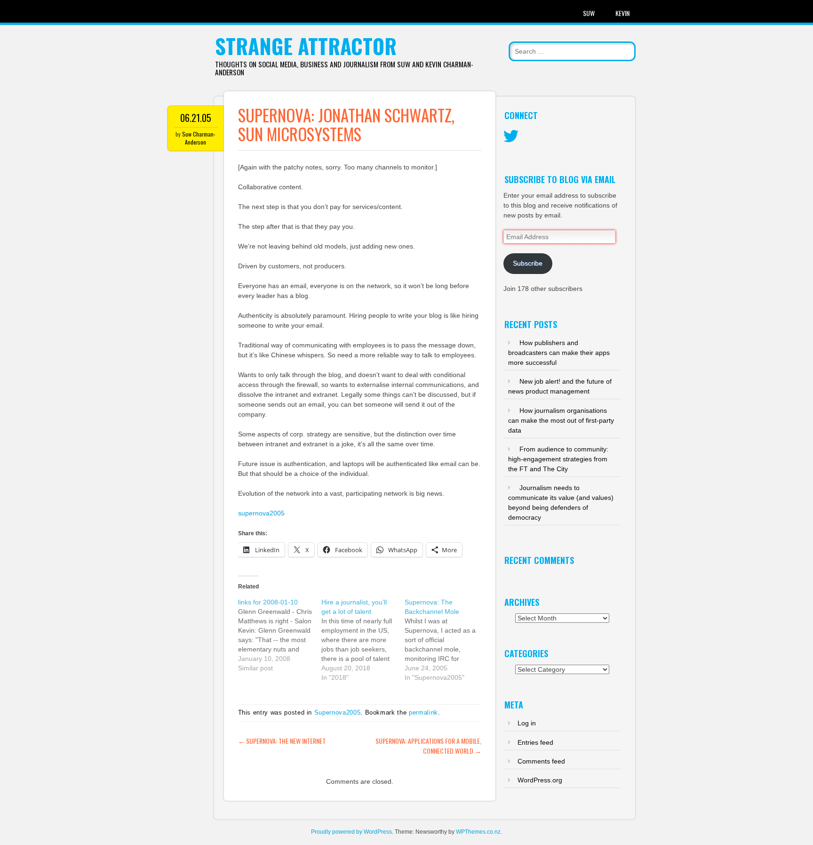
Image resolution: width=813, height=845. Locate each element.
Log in (527, 723)
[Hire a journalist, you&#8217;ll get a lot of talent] (363, 639)
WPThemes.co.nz (478, 832)
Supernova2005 (337, 712)
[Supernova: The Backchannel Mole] (446, 639)
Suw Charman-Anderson (198, 138)
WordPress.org (540, 780)
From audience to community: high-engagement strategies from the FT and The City (558, 459)
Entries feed (535, 742)
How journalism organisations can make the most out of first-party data (561, 420)
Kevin (622, 13)
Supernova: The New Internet (282, 741)
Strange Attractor (306, 46)
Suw (589, 13)
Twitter (510, 136)
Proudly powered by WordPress (351, 832)
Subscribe (527, 263)
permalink (423, 712)
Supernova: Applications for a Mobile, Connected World (428, 746)
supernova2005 (261, 513)
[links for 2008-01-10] (279, 635)
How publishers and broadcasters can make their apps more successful (559, 352)
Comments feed (541, 761)
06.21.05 (195, 118)
